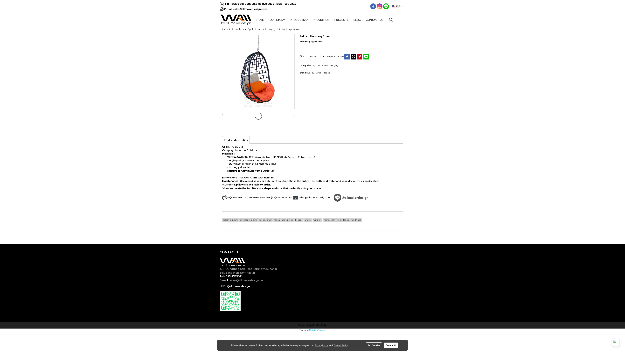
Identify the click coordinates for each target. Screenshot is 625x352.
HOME (260, 19)
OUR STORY (277, 19)
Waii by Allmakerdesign (318, 72)
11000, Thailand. (267, 272)
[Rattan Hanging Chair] (258, 71)
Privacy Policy (321, 345)
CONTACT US (374, 19)
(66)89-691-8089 (259, 197)
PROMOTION (321, 19)
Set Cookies (374, 345)
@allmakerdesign (238, 286)
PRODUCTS (298, 19)
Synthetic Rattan (320, 65)
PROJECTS (341, 19)
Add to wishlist (309, 56)
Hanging (334, 65)
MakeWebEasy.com (317, 330)
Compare (330, 56)
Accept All (391, 345)
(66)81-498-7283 (281, 197)
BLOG (357, 19)
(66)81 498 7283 (286, 3)
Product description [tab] (236, 140)
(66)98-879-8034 (236, 197)
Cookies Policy (341, 345)
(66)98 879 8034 (263, 3)
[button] (391, 20)
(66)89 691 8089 (241, 3)
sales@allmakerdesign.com (250, 8)
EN (398, 6)
